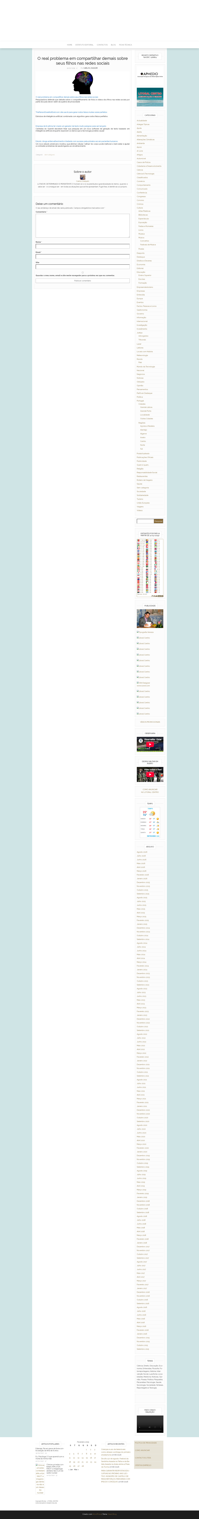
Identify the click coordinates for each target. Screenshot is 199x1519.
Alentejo (143, 430)
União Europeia (143, 503)
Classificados (142, 177)
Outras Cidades (146, 419)
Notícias (140, 378)
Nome (39, 242)
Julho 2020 (141, 1129)
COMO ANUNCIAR (142, 1450)
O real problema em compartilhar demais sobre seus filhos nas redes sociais (67, 97)
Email (39, 252)
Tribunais (142, 340)
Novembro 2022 (143, 1023)
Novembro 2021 (143, 1068)
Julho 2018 (141, 1220)
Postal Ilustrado (143, 454)
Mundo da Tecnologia (146, 367)
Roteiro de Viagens (144, 480)
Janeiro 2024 (142, 970)
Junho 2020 (141, 1133)
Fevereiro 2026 (143, 875)
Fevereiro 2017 (142, 1285)
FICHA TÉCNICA (125, 45)
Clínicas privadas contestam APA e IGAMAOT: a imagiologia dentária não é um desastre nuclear (55, 1469)
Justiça (139, 333)
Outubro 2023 (142, 981)
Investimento (142, 329)
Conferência (142, 193)
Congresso (141, 196)
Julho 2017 (141, 1266)
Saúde (139, 484)
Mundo (140, 359)
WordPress (96, 1514)
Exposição (143, 222)
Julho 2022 (141, 1038)
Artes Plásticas (144, 211)
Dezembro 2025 (143, 882)
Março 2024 (141, 962)
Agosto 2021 (142, 1080)
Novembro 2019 (143, 1159)
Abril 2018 (141, 1231)
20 (79, 1462)
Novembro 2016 (143, 1296)
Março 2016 (141, 1326)
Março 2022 (141, 1053)
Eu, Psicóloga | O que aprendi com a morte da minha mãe (50, 1458)
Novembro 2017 (143, 1250)
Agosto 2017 (142, 1262)
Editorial (140, 268)
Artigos (140, 155)
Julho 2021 (141, 1083)
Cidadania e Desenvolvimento (149, 166)
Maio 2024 (141, 954)
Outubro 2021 (142, 1072)
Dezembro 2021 (143, 1064)
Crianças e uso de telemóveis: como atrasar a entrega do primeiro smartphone (115, 1452)
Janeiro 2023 (142, 1015)
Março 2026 (141, 871)
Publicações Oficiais (145, 457)
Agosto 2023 (142, 989)
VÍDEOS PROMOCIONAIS (150, 722)
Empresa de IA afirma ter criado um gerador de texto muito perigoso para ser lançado (71, 126)
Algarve (143, 434)
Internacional (142, 321)
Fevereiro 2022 (143, 1057)
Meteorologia (142, 355)
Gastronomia (142, 310)
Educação (141, 272)
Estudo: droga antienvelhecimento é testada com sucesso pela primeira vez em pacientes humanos (77, 141)
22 (87, 1462)
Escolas (142, 279)
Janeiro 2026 (142, 879)
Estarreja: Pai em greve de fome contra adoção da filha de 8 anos (50, 1449)
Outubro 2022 (142, 1027)
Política (140, 397)
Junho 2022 (141, 1042)
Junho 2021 (141, 1087)
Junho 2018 (141, 1224)
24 (46, 1453)
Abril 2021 (141, 1095)
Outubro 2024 (142, 935)
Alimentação (142, 136)
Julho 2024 (141, 947)
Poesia (141, 249)
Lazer (139, 344)
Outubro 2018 (142, 1209)
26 (74, 1466)
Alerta (139, 132)
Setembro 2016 (143, 1304)
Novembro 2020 (143, 1114)
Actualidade (142, 121)
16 (91, 1458)
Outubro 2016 (142, 1300)
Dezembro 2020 (143, 1110)
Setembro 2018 (143, 1212)
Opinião (140, 386)
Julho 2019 (141, 1175)
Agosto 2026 (142, 852)
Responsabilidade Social (147, 472)
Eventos (140, 302)
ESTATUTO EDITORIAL (84, 45)
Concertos (144, 241)
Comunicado (142, 189)
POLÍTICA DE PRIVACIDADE (146, 1443)
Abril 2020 (141, 1140)
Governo (140, 314)
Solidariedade (142, 495)
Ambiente (141, 143)
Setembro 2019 (143, 1167)
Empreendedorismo (145, 287)
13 (56, 1475)
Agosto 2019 (142, 1171)
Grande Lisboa (146, 407)
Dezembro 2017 (143, 1247)
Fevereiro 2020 (143, 1148)
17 (46, 1461)
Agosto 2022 (142, 1034)
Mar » (76, 1470)
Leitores (140, 348)
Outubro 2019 (142, 1163)
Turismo (140, 499)
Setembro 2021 (143, 1076)
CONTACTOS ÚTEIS (143, 1458)
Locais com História (145, 352)
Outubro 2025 (142, 890)
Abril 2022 (141, 1049)
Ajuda (139, 128)
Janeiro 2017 (142, 1288)
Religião (140, 469)
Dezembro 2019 (143, 1156)
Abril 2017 (141, 1277)
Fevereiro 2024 (143, 966)
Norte (142, 445)
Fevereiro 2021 (142, 1102)
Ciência (140, 170)
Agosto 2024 (142, 943)
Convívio (140, 200)
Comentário (41, 212)
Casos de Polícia (143, 162)
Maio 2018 (141, 1228)
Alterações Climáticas (145, 140)
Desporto (141, 253)
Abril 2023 (141, 1004)
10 (95, 1454)
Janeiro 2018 (142, 1243)
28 (83, 1466)
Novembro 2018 (143, 1205)
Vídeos (139, 510)
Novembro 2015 (143, 1341)
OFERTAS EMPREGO (143, 1465)
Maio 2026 (141, 863)
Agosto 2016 (142, 1307)
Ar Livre (140, 151)
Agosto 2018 (142, 1216)
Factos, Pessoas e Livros (146, 306)
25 (70, 1466)
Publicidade (142, 461)
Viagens (140, 507)
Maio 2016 (141, 1319)
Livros (141, 230)
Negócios (141, 374)
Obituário (140, 382)
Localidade (145, 415)
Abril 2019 (141, 1186)
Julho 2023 (141, 992)
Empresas (141, 291)
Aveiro (142, 437)
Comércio (141, 181)
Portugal (140, 401)
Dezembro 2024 (143, 928)
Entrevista (141, 295)
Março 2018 (141, 1235)
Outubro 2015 (142, 1345)
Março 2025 (141, 917)
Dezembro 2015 (143, 1338)
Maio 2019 (141, 1182)
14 (82, 1458)
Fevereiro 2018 (143, 1239)
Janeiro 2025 (142, 924)
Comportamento (144, 185)
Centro (143, 441)
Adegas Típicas (143, 124)
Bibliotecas (143, 215)
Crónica (140, 204)
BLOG (113, 45)
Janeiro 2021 (142, 1106)
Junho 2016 (141, 1315)
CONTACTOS (102, 45)
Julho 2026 (141, 856)
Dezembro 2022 (143, 1019)
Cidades (142, 404)
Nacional (140, 370)
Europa (140, 299)
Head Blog (112, 1514)
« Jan (70, 1470)
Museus (142, 234)
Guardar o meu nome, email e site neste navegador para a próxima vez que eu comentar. (75, 275)
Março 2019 (141, 1190)
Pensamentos (142, 389)
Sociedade (141, 491)
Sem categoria (49, 155)
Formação (143, 283)
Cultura (140, 208)
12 (74, 1458)
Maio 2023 (141, 1000)
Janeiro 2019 (142, 1197)
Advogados (143, 336)
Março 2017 (141, 1281)
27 (78, 1466)
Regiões (142, 423)
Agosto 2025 (142, 898)
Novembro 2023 (143, 977)
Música (141, 238)
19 (74, 1462)
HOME (69, 45)
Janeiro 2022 (142, 1061)
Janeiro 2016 (142, 1334)
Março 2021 (141, 1099)
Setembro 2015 (143, 1349)
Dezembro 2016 (143, 1292)
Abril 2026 (141, 867)
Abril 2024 (141, 958)
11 (69, 1458)
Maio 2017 (141, 1273)
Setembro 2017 (143, 1258)
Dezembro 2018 (143, 1201)
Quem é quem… (143, 465)
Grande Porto (145, 411)
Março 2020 (141, 1144)
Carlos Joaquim (90, 68)
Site (37, 262)
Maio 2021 (141, 1091)
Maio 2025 (141, 909)
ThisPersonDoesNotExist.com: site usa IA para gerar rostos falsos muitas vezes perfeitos (71, 112)
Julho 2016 (141, 1311)
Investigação (142, 325)
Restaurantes (142, 476)
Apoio (139, 147)
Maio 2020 (141, 1137)
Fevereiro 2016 (143, 1330)
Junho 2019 (141, 1178)
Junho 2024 (141, 951)
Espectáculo (144, 219)
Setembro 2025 (143, 894)
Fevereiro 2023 (143, 1011)
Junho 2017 (141, 1269)
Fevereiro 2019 (143, 1193)
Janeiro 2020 (142, 1152)
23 (91, 1462)
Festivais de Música (148, 245)
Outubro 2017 (142, 1254)
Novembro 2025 (143, 886)
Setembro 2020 (143, 1121)
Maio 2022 (141, 1046)
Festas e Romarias (146, 226)
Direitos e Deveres (144, 261)
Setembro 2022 (143, 1030)
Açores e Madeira (147, 426)
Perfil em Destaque (144, 393)
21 (82, 1462)
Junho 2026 (141, 860)
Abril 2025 (141, 913)
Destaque (141, 257)
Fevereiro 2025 (143, 920)
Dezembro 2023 (143, 973)
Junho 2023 (141, 996)
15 (87, 1458)
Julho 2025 (141, 901)
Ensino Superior (145, 275)
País (140, 362)
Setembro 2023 (143, 985)
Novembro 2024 (143, 932)
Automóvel (141, 159)
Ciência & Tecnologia (145, 174)
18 (70, 1462)
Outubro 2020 (142, 1118)
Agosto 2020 (142, 1125)
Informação (141, 318)
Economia (141, 265)
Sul (141, 449)
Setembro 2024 (143, 939)
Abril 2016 (141, 1322)
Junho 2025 (141, 905)
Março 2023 (141, 1008)
